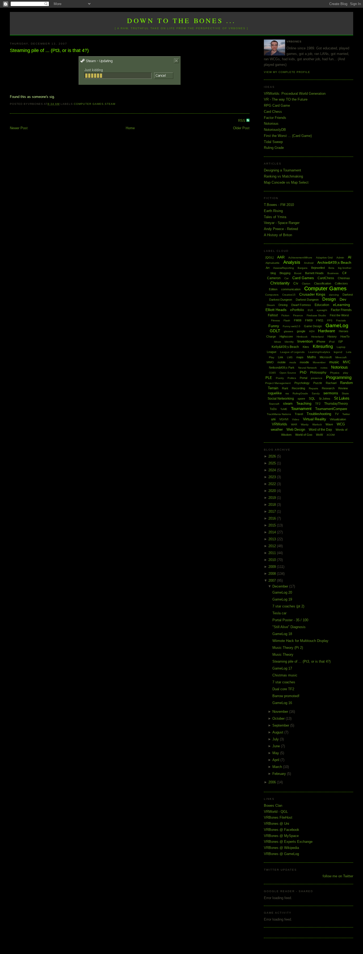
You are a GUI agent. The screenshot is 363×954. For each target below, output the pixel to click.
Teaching (303, 403)
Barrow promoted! (285, 696)
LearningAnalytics (319, 352)
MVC (347, 362)
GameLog (337, 325)
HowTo (344, 336)
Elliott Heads (275, 310)
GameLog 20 (282, 592)
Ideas (277, 341)
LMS (290, 357)
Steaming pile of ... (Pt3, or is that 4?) (49, 50)
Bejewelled (318, 267)
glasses (288, 331)
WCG (341, 424)
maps (299, 357)
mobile (281, 362)
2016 (272, 518)
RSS (242, 121)
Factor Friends (275, 118)
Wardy (305, 424)
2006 (272, 782)
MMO (270, 362)
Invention (305, 341)
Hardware (326, 331)
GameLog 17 (282, 668)
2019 (272, 498)
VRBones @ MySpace (281, 836)
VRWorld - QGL (276, 812)
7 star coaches (283, 682)
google (301, 331)
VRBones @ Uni (276, 824)
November (280, 712)
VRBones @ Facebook (281, 830)
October (279, 718)
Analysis (291, 262)
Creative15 (289, 294)
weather (277, 429)
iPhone (320, 341)
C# (344, 273)
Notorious (271, 124)
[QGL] (269, 257)
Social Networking (281, 398)
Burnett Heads (314, 273)
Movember (319, 362)
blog (273, 273)
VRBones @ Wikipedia (281, 848)
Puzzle (317, 383)
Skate (345, 393)
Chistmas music (284, 675)
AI (349, 257)
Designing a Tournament (282, 170)
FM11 (319, 320)
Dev (343, 299)
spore (301, 398)
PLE (268, 378)
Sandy (316, 393)
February (279, 774)
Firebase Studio (316, 315)
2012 (272, 546)
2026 (272, 456)
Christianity (280, 283)
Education (322, 305)
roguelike (275, 393)
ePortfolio (297, 310)
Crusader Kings (312, 294)
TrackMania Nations (279, 414)
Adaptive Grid (324, 257)
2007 (272, 580)
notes (323, 367)
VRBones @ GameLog (281, 854)
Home (130, 128)
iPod (332, 341)
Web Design (295, 429)
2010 (272, 560)
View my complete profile (287, 72)
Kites (306, 346)
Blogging (285, 273)
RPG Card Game (277, 105)
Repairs (313, 388)
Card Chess (273, 112)
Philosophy (318, 372)
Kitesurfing (323, 346)
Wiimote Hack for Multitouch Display (300, 641)
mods (292, 362)
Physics (334, 372)
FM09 (309, 320)
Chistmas (344, 278)
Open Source (288, 372)
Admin (340, 257)
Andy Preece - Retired (281, 229)
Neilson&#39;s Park (281, 367)
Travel (299, 414)
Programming (339, 377)
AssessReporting (283, 267)
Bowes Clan (273, 806)
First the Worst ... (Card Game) (288, 136)
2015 (272, 525)
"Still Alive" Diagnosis (289, 627)
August (278, 732)
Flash (287, 320)
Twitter (346, 414)
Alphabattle (272, 262)
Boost (297, 273)
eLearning (341, 305)
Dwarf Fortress (301, 305)
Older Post (241, 128)
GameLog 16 (282, 703)
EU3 (310, 310)
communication (291, 289)
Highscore (286, 336)
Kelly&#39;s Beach (285, 347)
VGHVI (283, 419)
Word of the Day (320, 429)
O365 (272, 372)
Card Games (303, 278)
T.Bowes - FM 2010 (279, 205)
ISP (340, 341)
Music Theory (282, 655)
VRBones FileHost (278, 817)
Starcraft (274, 403)
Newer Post (19, 128)
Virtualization (338, 419)
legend (338, 352)
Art (267, 267)
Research (328, 388)
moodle (304, 362)
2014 (272, 532)
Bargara (302, 267)
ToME (283, 409)
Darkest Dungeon (307, 299)
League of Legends (292, 352)
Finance (298, 315)
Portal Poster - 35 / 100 (290, 620)
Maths (311, 357)
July (276, 739)
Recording (298, 388)
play (345, 372)
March (277, 767)
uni (273, 419)
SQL (312, 398)
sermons (330, 393)
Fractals (341, 320)
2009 (272, 567)
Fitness (275, 320)
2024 (272, 470)
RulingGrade (300, 393)
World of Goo (303, 434)
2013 (272, 539)
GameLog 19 (282, 599)
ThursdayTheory (336, 403)
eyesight (322, 310)
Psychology (302, 383)
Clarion (306, 283)
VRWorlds (279, 424)
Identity (289, 341)
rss (287, 393)
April (276, 760)
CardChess (326, 278)
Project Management (278, 383)
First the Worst (339, 315)
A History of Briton (278, 235)
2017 (272, 511)
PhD (303, 372)
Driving (283, 305)
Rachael (331, 383)
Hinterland (317, 336)
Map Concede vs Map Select (286, 182)
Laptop (341, 347)
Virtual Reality (314, 419)
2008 (272, 574)
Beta (331, 267)
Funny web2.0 (291, 326)
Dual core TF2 (283, 689)
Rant (285, 388)
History (332, 336)
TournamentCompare (331, 409)
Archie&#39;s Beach (334, 262)
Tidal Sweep (273, 142)
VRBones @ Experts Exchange (288, 842)
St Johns (324, 398)
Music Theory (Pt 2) (287, 648)
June (276, 746)
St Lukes (341, 398)
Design (329, 299)
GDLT (275, 331)
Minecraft (341, 357)
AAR (281, 257)
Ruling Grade (274, 148)
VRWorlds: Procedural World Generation (295, 94)
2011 (272, 553)
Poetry (280, 378)
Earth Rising (273, 211)
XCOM (331, 434)
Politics (292, 378)
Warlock (317, 424)
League (271, 351)
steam (110, 103)
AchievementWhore (300, 257)
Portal (303, 377)
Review (343, 388)
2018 (272, 505)
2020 (272, 491)
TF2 (317, 403)
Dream (271, 305)
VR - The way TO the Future (285, 99)
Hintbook (302, 336)
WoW (319, 434)
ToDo (273, 409)
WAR (294, 424)
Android (309, 262)
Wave (329, 424)
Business (333, 273)
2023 (272, 477)
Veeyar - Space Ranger (281, 223)
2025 (272, 463)
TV (337, 414)
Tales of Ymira (275, 217)
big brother (344, 267)
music (334, 362)
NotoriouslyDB (275, 130)
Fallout (273, 315)
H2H (311, 331)
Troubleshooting (319, 414)
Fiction (285, 315)
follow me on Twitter (338, 876)
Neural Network (307, 367)
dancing (334, 294)
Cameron (274, 278)
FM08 (297, 320)
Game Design (313, 326)
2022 (272, 484)
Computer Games (88, 103)
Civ (295, 283)
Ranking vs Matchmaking (283, 176)
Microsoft (326, 357)
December (280, 586)
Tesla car (279, 613)
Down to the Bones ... (181, 20)
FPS (329, 320)
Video (295, 419)
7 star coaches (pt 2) (288, 606)
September (281, 725)
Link (280, 357)
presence (316, 378)
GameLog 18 (282, 634)
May (276, 753)
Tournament (301, 408)
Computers (271, 294)
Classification (322, 283)
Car (286, 278)
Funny (273, 326)
